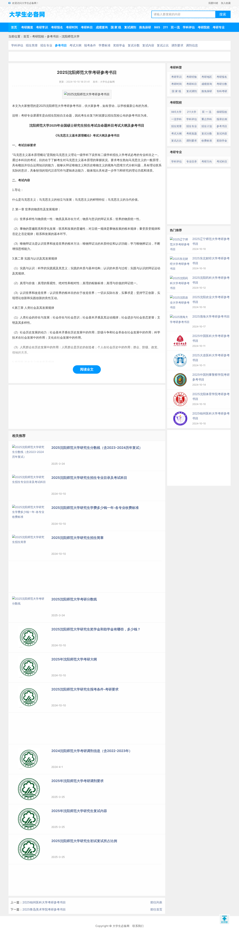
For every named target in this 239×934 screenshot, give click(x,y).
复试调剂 (130, 27)
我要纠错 (213, 2)
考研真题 (191, 133)
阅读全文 (87, 369)
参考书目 (53, 36)
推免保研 (145, 27)
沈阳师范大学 (71, 36)
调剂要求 (177, 45)
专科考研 (222, 91)
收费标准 (206, 140)
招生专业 (46, 45)
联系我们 (138, 926)
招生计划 (206, 126)
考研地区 (206, 76)
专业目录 (191, 161)
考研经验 (191, 76)
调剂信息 (192, 45)
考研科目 (87, 27)
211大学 (191, 111)
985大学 (176, 111)
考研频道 (27, 27)
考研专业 (219, 27)
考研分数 (222, 83)
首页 (14, 27)
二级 (104, 154)
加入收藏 (226, 2)
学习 (117, 170)
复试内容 (148, 45)
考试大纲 (75, 45)
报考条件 (90, 45)
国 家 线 (116, 27)
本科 (21, 160)
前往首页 (156, 909)
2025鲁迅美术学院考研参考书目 (44, 909)
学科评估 (189, 27)
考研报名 (57, 27)
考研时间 (72, 27)
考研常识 (42, 27)
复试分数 (134, 45)
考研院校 (204, 27)
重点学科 (206, 119)
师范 (55, 105)
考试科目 (222, 161)
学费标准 (105, 45)
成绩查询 (102, 27)
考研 (67, 105)
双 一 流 (206, 111)
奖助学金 (119, 45)
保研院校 (222, 111)
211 (165, 27)
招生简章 (32, 45)
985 (157, 27)
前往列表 (156, 902)
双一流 (175, 27)
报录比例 (222, 119)
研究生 (79, 125)
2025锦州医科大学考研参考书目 (44, 902)
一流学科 (176, 119)
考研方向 (206, 161)
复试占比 (163, 45)
